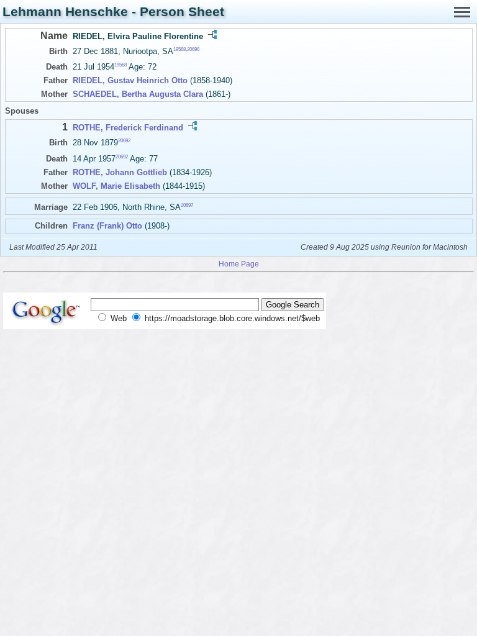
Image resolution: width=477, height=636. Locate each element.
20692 (124, 140)
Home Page (239, 264)
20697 (187, 204)
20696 (193, 49)
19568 (179, 49)
